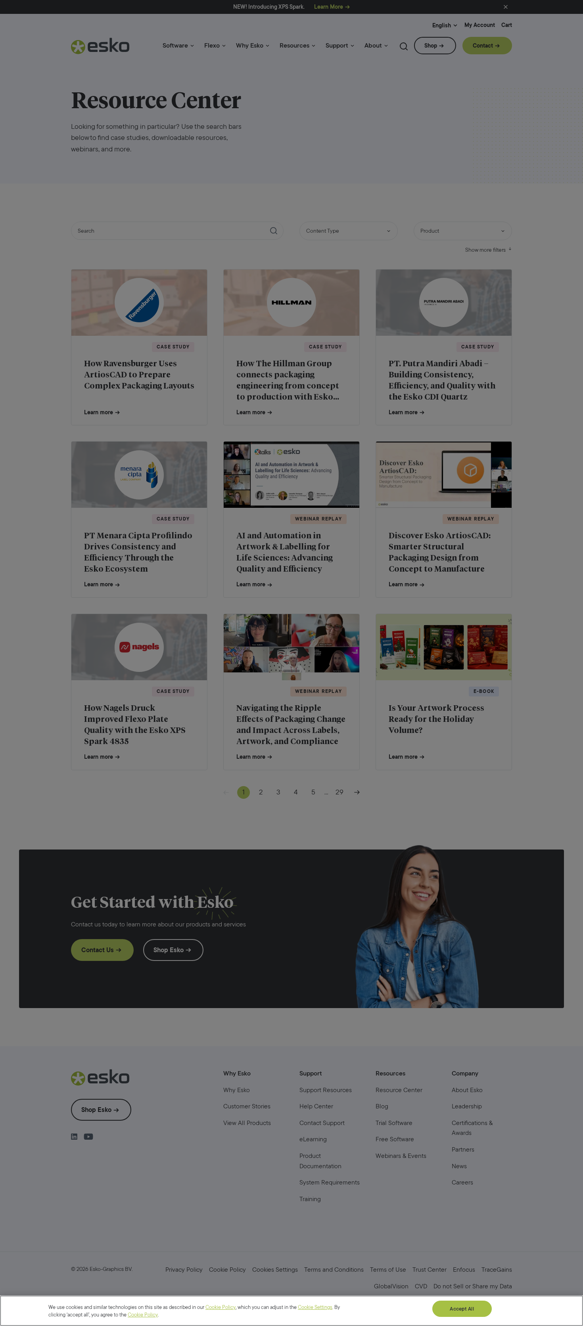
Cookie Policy (220, 1307)
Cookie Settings (315, 1307)
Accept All (462, 1309)
